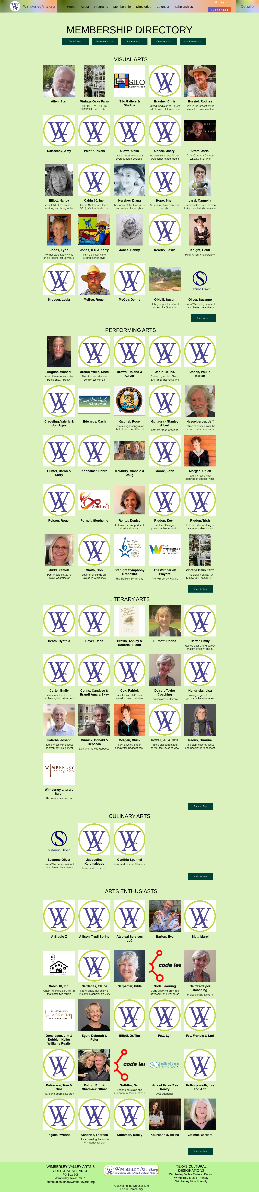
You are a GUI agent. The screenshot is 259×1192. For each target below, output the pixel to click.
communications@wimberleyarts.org (71, 1182)
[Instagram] (223, 2)
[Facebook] (216, 2)
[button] (85, 6)
